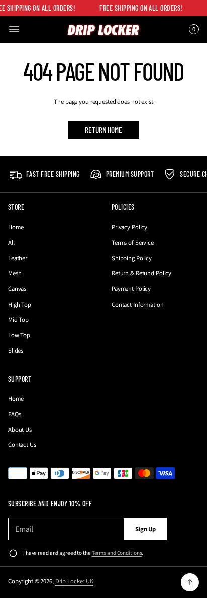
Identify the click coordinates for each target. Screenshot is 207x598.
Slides (15, 350)
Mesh (15, 273)
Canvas (17, 288)
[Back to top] (190, 582)
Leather (17, 258)
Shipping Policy (132, 258)
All (11, 242)
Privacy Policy (129, 227)
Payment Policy (131, 288)
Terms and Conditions (117, 553)
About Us (20, 429)
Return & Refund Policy (141, 273)
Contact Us (22, 445)
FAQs (14, 414)
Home (16, 227)
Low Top (19, 335)
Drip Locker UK (74, 581)
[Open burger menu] (14, 29)
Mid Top (18, 319)
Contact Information (138, 304)
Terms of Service (133, 242)
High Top (19, 304)
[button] (192, 29)
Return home (103, 129)
